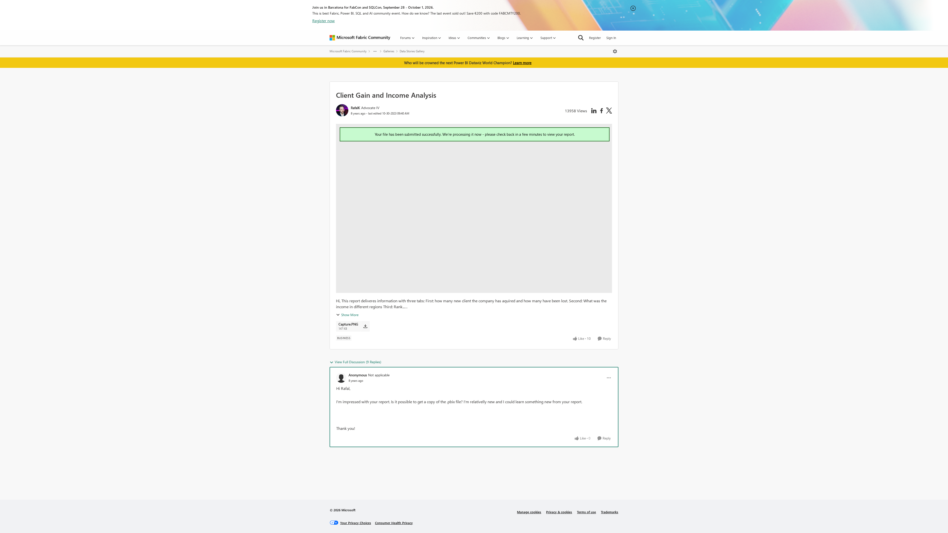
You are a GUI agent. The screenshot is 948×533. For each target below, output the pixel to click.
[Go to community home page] (360, 37)
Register (595, 38)
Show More (349, 314)
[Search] (581, 38)
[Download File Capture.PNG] (365, 326)
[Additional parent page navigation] (375, 51)
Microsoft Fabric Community (348, 51)
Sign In (611, 38)
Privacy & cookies (559, 512)
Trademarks (609, 512)
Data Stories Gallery (412, 51)
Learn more (522, 62)
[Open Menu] (615, 51)
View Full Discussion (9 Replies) (358, 362)
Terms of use (586, 512)
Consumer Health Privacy (394, 523)
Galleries (388, 51)
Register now (323, 20)
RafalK (355, 107)
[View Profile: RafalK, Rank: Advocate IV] (342, 110)
